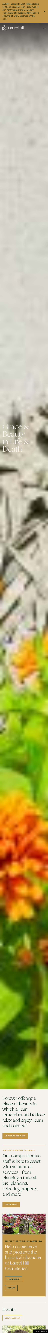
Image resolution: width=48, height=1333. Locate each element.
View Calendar (12, 1318)
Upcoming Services (15, 1136)
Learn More (11, 1204)
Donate (11, 1288)
